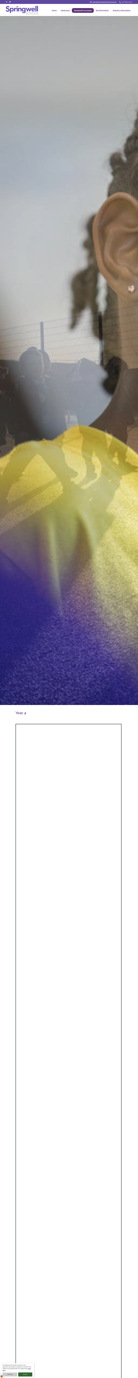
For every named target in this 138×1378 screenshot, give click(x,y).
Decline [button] (9, 1374)
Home (54, 10)
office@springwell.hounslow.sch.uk (104, 2)
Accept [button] (25, 1374)
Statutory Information (121, 10)
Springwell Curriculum (83, 10)
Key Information (102, 10)
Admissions (65, 10)
